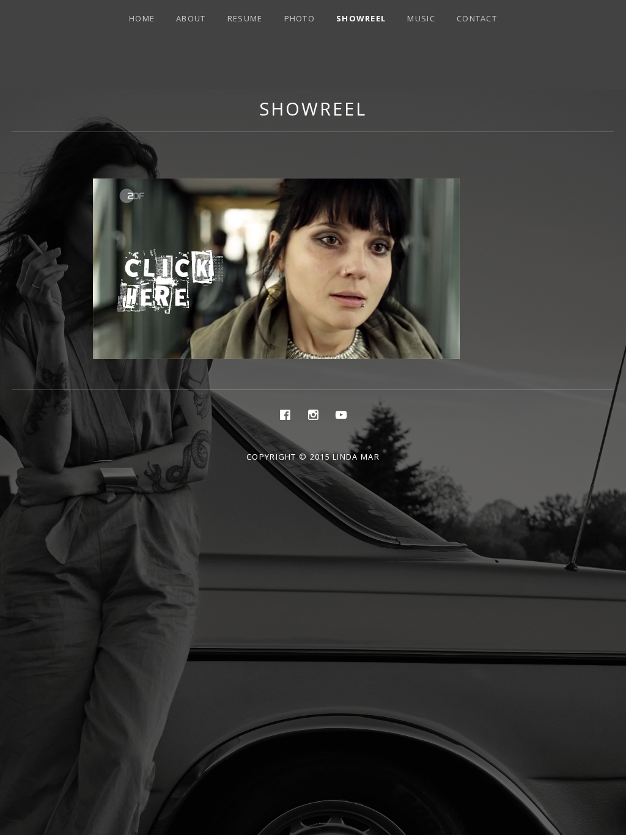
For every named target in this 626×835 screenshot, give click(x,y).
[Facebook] (285, 414)
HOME (142, 18)
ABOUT (191, 18)
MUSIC (421, 18)
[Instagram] (313, 414)
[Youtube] (341, 414)
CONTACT (477, 18)
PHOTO (299, 18)
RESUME (245, 18)
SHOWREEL (361, 18)
